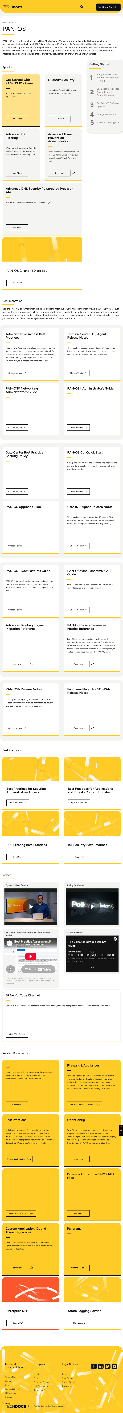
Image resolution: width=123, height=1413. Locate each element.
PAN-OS (12, 22)
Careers (37, 1378)
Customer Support (42, 1382)
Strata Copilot (109, 7)
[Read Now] (42, 249)
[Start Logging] (92, 1289)
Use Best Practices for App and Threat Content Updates (108, 92)
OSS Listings (10, 1393)
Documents (67, 1386)
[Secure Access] (30, 769)
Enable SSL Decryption (108, 122)
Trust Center (67, 1378)
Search (8, 1381)
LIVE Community (41, 1386)
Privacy (65, 1374)
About (36, 1374)
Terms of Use (68, 1382)
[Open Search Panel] (81, 7)
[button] (17, 119)
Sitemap (8, 1397)
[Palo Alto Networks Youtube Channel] (114, 1368)
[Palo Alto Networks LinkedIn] (101, 1368)
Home (4, 22)
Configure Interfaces (107, 114)
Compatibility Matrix (13, 1389)
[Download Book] (73, 173)
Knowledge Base (41, 1390)
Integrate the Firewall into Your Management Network (108, 77)
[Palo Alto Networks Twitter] (108, 1368)
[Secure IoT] (92, 823)
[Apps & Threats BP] (92, 769)
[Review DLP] (30, 1289)
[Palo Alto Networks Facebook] (94, 1368)
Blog (7, 1385)
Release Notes (11, 1377)
